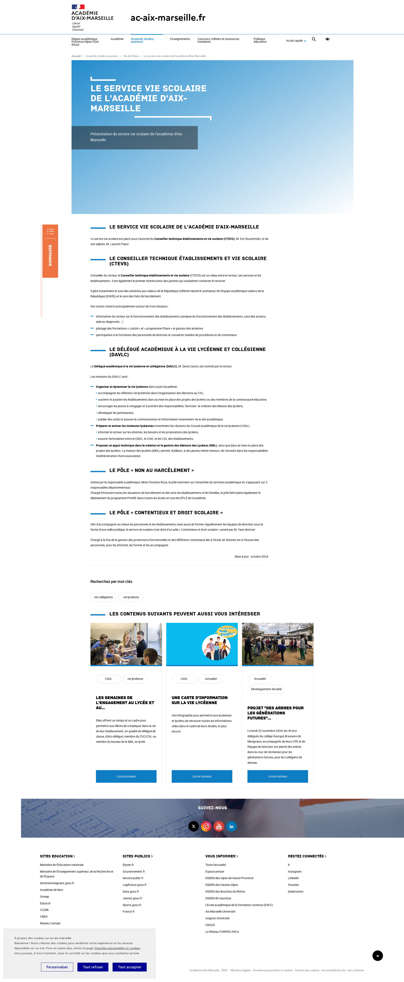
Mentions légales (241, 970)
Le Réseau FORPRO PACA (222, 932)
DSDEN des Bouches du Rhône (225, 891)
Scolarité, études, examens (142, 40)
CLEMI (44, 910)
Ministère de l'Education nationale (62, 865)
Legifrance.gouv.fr (135, 885)
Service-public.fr (133, 878)
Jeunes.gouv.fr (132, 898)
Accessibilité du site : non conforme (343, 970)
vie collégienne (103, 597)
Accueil (76, 56)
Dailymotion (295, 891)
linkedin (231, 826)
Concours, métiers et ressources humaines (218, 40)
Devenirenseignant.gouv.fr (57, 883)
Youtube (293, 885)
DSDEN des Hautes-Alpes (221, 885)
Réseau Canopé (50, 923)
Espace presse (214, 871)
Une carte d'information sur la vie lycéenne (200, 700)
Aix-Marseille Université (220, 911)
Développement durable (266, 689)
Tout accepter (129, 967)
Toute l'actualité (215, 865)
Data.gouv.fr (131, 891)
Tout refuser (93, 967)
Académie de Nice (51, 890)
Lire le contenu (126, 776)
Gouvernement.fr (134, 871)
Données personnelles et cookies (117, 948)
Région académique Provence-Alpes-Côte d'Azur (85, 42)
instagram (206, 826)
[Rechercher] (314, 41)
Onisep (44, 896)
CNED (44, 916)
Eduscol (45, 903)
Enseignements (180, 39)
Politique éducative (260, 40)
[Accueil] (93, 17)
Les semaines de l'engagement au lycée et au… (125, 702)
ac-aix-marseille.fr (168, 17)
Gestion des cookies (307, 970)
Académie (117, 39)
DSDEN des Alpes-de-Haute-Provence (229, 878)
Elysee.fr (128, 865)
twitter (193, 826)
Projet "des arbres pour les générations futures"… (275, 713)
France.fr (129, 911)
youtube (219, 826)
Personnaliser (57, 967)
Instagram (295, 871)
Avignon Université (217, 918)
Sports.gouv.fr (132, 905)
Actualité (211, 679)
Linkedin (293, 878)
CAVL (108, 679)
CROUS (210, 925)
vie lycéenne (131, 597)
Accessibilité (327, 39)
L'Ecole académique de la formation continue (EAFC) (239, 905)
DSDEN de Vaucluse (218, 898)
